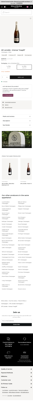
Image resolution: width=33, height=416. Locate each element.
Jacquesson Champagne (8, 254)
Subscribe (16, 324)
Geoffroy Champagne (7, 266)
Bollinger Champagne (7, 221)
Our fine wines (13, 301)
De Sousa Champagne (23, 254)
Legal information (13, 390)
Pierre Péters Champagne (8, 276)
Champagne (4, 52)
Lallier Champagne (6, 247)
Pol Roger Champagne (24, 233)
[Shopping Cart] (31, 7)
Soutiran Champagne (7, 289)
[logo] (16, 7)
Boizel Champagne (23, 251)
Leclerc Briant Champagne (25, 257)
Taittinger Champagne (23, 221)
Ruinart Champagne (7, 224)
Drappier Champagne (23, 208)
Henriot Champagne (23, 226)
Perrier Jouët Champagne (24, 213)
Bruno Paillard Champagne (8, 206)
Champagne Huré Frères (8, 257)
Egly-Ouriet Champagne (24, 244)
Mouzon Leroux (22, 289)
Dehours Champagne (7, 259)
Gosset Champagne (7, 226)
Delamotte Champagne (8, 269)
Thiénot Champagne (23, 269)
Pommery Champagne (24, 272)
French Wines (22, 301)
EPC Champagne (22, 259)
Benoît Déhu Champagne (24, 284)
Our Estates (5, 390)
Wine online (4, 301)
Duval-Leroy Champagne (8, 244)
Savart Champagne (23, 266)
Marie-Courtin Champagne (24, 262)
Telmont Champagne (7, 251)
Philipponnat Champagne (24, 206)
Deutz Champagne (6, 238)
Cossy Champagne (6, 280)
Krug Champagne (22, 224)
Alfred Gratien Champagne (24, 238)
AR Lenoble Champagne (24, 240)
